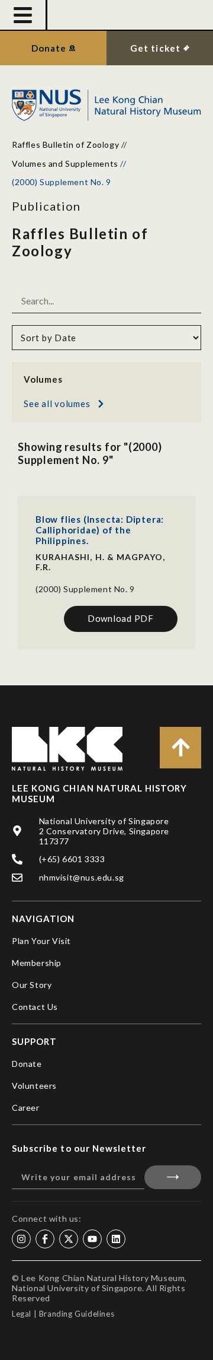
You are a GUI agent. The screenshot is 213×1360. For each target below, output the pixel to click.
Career (26, 1107)
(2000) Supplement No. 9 (85, 589)
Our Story (31, 985)
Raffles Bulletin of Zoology (65, 144)
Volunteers (34, 1086)
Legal (21, 1313)
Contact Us (35, 1007)
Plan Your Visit (41, 941)
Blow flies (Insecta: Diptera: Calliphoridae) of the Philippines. (100, 530)
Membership (37, 963)
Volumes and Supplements (65, 163)
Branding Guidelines (76, 1313)
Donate (27, 1064)
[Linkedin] (115, 1238)
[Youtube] (92, 1238)
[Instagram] (21, 1238)
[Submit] (172, 1177)
